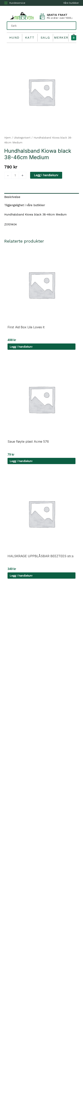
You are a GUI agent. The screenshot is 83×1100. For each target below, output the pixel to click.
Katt (30, 37)
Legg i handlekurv (46, 175)
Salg (45, 37)
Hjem (7, 137)
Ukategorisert (22, 137)
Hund (14, 37)
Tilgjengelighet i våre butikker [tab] (24, 205)
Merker (61, 37)
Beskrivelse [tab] (12, 197)
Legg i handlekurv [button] (21, 346)
